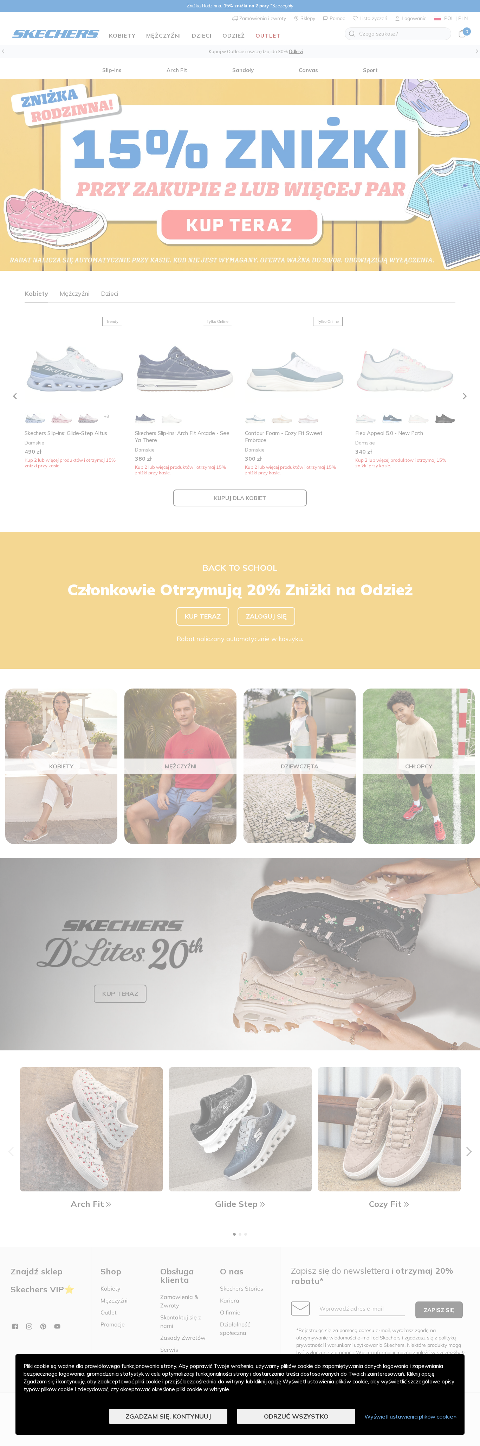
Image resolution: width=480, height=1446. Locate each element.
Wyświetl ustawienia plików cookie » (410, 1416)
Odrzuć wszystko (296, 1416)
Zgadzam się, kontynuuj (168, 1416)
